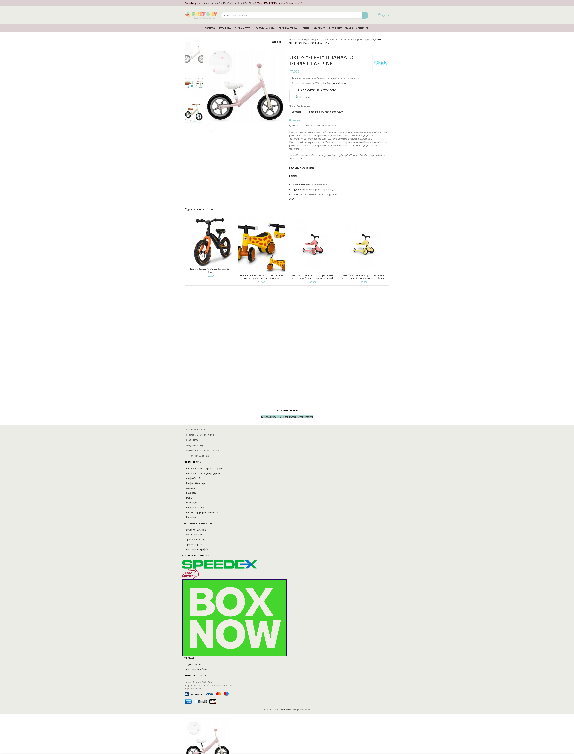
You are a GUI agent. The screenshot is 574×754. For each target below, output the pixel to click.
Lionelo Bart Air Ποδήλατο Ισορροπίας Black (210, 270)
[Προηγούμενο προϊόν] (291, 49)
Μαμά (189, 497)
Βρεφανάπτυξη (193, 478)
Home (292, 39)
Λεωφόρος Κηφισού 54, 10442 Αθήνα (217, 3)
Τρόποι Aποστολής (196, 539)
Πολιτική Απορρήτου (196, 669)
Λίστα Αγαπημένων (195, 534)
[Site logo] (201, 15)
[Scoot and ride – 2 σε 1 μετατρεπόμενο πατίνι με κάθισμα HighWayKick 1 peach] (312, 244)
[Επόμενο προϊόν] (298, 49)
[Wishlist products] (372, 15)
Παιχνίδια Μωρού (320, 39)
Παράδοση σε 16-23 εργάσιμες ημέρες (204, 468)
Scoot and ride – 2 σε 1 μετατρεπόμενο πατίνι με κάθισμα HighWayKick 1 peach (312, 277)
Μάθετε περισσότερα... (334, 82)
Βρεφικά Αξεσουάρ (195, 483)
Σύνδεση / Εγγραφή (196, 529)
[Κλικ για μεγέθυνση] (211, 127)
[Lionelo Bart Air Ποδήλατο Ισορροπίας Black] (210, 241)
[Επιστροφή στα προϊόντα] (295, 49)
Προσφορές (192, 517)
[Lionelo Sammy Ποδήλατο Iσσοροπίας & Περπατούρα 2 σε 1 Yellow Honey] (261, 244)
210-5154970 (244, 3)
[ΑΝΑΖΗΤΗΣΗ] (365, 15)
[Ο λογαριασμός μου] (388, 3)
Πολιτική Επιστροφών (197, 549)
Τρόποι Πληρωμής (195, 544)
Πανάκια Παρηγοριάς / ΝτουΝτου (202, 512)
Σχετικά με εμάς (194, 664)
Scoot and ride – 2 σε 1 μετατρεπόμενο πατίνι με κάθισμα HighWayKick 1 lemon (363, 277)
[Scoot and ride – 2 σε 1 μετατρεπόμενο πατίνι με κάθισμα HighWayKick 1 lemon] (363, 244)
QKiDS (303, 194)
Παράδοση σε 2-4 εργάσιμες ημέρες (203, 473)
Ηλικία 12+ (336, 39)
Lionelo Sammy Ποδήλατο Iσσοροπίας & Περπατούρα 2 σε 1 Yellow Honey (261, 277)
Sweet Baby (285, 709)
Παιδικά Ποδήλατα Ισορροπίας (359, 39)
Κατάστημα (303, 39)
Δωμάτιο (190, 488)
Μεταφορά (191, 502)
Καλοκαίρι (191, 492)
